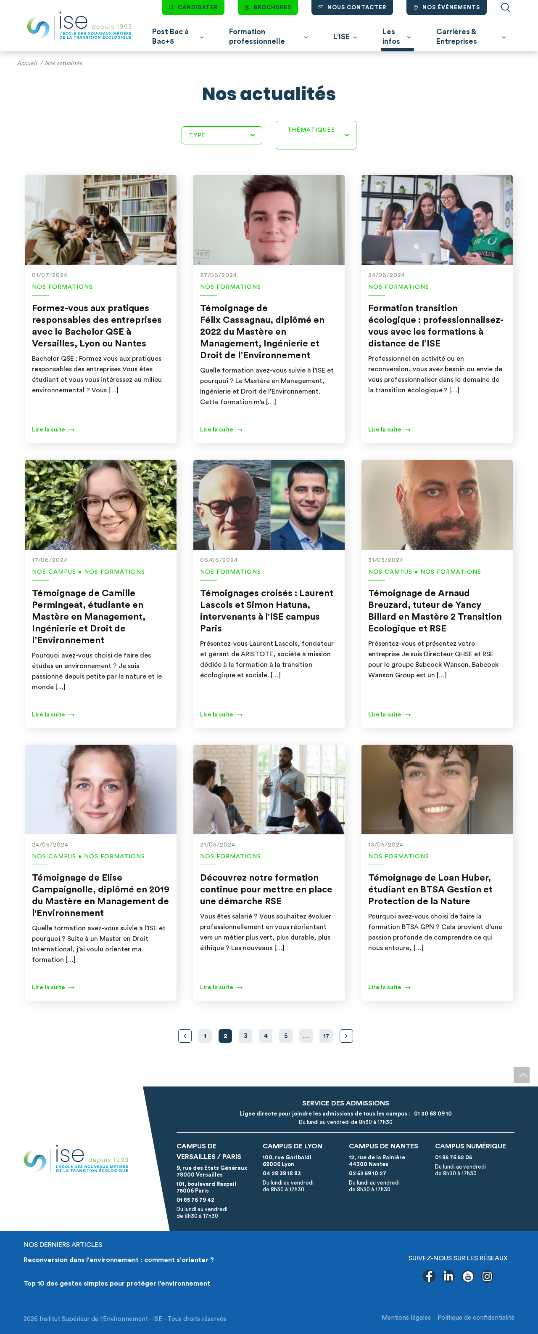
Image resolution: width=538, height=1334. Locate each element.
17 (326, 1036)
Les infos (391, 36)
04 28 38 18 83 (282, 1173)
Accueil (27, 64)
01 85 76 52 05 (453, 1157)
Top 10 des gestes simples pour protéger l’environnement (117, 1283)
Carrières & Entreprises (456, 36)
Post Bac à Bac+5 (170, 36)
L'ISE (341, 36)
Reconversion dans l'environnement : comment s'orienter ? (119, 1260)
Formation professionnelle (257, 36)
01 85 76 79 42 (195, 1200)
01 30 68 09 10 (431, 1113)
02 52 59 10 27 (367, 1173)
